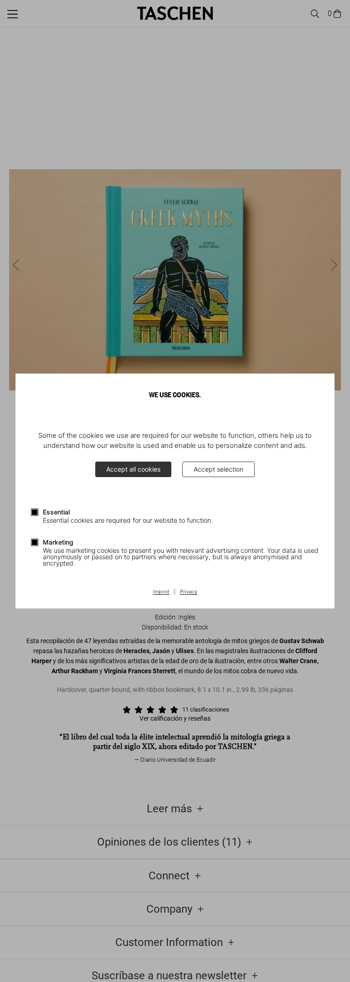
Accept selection (218, 469)
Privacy (188, 592)
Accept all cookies (133, 469)
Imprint (161, 592)
